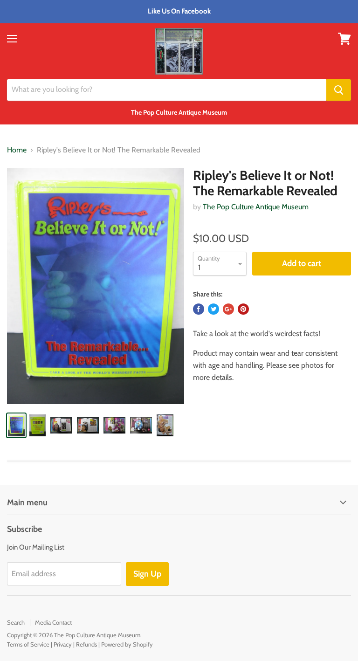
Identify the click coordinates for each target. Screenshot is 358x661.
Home (17, 150)
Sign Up (147, 574)
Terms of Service (28, 644)
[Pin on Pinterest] (243, 309)
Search (16, 622)
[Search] (338, 90)
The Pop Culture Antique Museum (256, 206)
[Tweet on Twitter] (213, 309)
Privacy (63, 644)
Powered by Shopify (127, 644)
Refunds (86, 644)
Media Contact (53, 622)
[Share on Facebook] (198, 309)
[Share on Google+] (228, 309)
